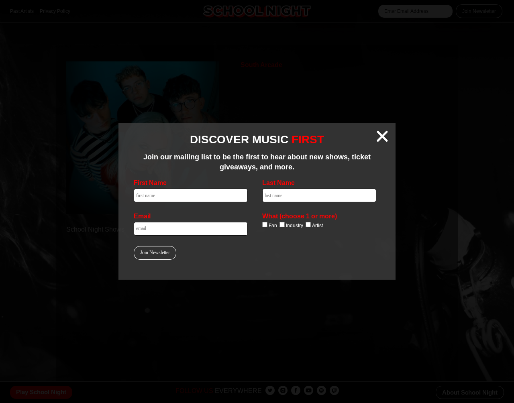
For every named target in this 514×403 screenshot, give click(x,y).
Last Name (278, 182)
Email (142, 216)
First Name (150, 182)
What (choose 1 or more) (299, 216)
